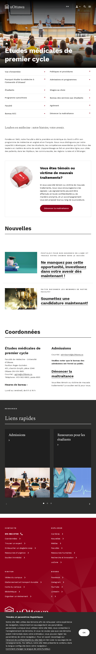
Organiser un (16, 596)
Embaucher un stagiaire (18, 548)
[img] (14, 6)
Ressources (15, 553)
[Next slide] (89, 504)
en (67, 6)
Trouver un (13, 543)
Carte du (13, 587)
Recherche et (62, 557)
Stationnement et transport (21, 582)
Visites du (13, 577)
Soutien (13, 557)
